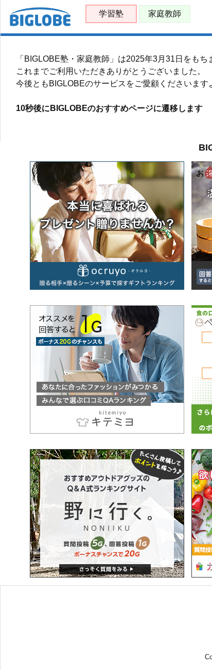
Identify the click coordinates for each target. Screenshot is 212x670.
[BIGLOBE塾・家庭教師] (40, 24)
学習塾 (111, 13)
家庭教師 (164, 13)
